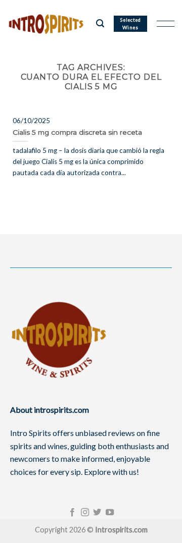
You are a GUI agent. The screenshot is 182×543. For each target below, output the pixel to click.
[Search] (100, 23)
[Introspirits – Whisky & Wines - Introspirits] (48, 24)
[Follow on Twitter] (97, 512)
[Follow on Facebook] (72, 512)
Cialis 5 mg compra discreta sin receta (77, 132)
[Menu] (165, 24)
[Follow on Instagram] (85, 512)
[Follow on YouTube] (110, 512)
